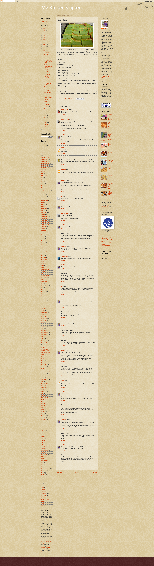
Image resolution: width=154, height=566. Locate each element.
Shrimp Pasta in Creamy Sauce (48, 96)
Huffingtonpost (44, 551)
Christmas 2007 (47, 58)
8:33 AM (63, 281)
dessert (43, 255)
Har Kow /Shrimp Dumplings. (48, 55)
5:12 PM (63, 268)
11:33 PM (63, 463)
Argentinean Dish (45, 157)
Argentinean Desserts (46, 154)
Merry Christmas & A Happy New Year (48, 61)
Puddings (43, 415)
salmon (43, 438)
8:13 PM (63, 317)
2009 (44, 46)
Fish (42, 283)
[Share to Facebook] (81, 99)
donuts (42, 261)
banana (43, 171)
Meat (42, 354)
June (45, 115)
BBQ (42, 177)
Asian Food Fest (45, 163)
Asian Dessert (64, 101)
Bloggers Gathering (45, 190)
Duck (42, 267)
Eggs (42, 273)
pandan (43, 389)
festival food (44, 277)
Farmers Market (45, 275)
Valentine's (43, 491)
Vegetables (43, 493)
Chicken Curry (47, 99)
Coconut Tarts (110, 176)
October (46, 106)
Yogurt (42, 503)
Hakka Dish (44, 306)
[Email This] (77, 99)
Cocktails (43, 234)
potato (42, 409)
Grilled (42, 302)
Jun (62, 196)
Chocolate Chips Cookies (47, 84)
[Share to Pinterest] (83, 99)
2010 (44, 44)
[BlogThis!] (78, 99)
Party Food (43, 391)
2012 (44, 39)
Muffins (43, 369)
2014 (44, 35)
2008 (44, 48)
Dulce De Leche (45, 269)
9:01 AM (63, 375)
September (47, 108)
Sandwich (43, 442)
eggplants (43, 271)
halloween (43, 308)
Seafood (43, 448)
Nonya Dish (44, 375)
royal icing (43, 430)
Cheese (43, 210)
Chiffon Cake (44, 218)
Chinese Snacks (45, 224)
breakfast (43, 196)
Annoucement (44, 147)
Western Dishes (45, 499)
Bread (42, 194)
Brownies (43, 198)
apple (42, 152)
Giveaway (43, 291)
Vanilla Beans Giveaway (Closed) (110, 145)
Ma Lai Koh (46, 90)
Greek (42, 296)
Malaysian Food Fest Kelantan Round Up (46, 350)
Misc (42, 360)
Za (61, 286)
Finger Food (44, 281)
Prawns (43, 413)
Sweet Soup (44, 470)
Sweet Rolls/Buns (45, 468)
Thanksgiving (44, 481)
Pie (42, 401)
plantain (43, 405)
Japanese (43, 326)
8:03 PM (63, 200)
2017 (44, 28)
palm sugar (43, 385)
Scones (43, 446)
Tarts (42, 473)
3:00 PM (63, 387)
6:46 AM (63, 361)
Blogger (84, 562)
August (46, 111)
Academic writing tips (106, 200)
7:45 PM (63, 251)
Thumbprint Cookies (46, 77)
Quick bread (44, 419)
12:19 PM (63, 114)
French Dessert (44, 285)
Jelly (42, 328)
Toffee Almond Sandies (47, 93)
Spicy (42, 462)
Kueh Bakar (46, 69)
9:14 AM (63, 191)
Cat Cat (63, 147)
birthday (43, 183)
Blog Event (43, 187)
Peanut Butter (44, 397)
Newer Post (59, 472)
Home (77, 472)
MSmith (63, 380)
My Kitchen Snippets (61, 7)
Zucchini (43, 505)
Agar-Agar (43, 145)
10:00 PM (63, 307)
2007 (44, 50)
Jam (42, 324)
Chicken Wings (44, 216)
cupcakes (43, 247)
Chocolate (43, 226)
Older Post (94, 472)
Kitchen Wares (44, 332)
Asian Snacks (44, 165)
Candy (42, 206)
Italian (42, 322)
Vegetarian (43, 495)
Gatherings (43, 289)
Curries (43, 249)
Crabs (42, 245)
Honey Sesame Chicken (110, 152)
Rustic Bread (44, 434)
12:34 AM (63, 335)
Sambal (43, 440)
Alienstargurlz (64, 256)
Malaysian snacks (45, 352)
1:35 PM (63, 143)
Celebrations (44, 208)
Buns (42, 202)
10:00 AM (63, 428)
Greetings (43, 298)
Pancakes (43, 387)
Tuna (42, 487)
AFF (42, 143)
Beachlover (64, 157)
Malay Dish (44, 340)
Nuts (42, 381)
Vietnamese (44, 497)
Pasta (42, 393)
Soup (42, 458)
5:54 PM (63, 440)
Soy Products (44, 460)
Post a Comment (63, 466)
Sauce (42, 444)
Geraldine (63, 169)
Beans (42, 179)
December (46, 52)
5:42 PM (63, 164)
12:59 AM (63, 176)
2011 (44, 42)
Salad (42, 436)
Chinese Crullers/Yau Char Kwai (110, 169)
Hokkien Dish (44, 312)
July (45, 113)
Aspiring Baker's (45, 167)
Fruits (42, 287)
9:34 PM (63, 153)
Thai (42, 477)
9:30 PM (63, 220)
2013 (44, 37)
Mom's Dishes (44, 364)
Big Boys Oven (64, 109)
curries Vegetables (45, 251)
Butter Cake (46, 101)
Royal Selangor (44, 432)
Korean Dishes (44, 334)
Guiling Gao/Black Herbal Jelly (110, 193)
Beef (42, 181)
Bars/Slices (44, 175)
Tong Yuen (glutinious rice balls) (48, 66)
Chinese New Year (45, 222)
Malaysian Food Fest (46, 342)
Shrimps (43, 452)
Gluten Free (44, 293)
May (45, 117)
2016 (44, 30)
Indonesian (43, 320)
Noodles (43, 377)
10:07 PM (63, 345)
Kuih (69, 101)
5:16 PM (63, 400)
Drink (42, 265)
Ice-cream (43, 316)
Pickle (42, 399)
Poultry (43, 411)
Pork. (42, 407)
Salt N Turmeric (65, 119)
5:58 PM (63, 208)
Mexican (43, 356)
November (46, 104)
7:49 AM (63, 228)
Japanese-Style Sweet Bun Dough (110, 186)
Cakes (42, 204)
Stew (42, 464)
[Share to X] (80, 99)
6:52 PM (63, 260)
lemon (42, 338)
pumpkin (43, 417)
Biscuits (43, 185)
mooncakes (44, 367)
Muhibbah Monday (45, 371)
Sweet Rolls (44, 466)
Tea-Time (43, 475)
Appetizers (43, 150)
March (45, 122)
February (46, 124)
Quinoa (43, 422)
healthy (43, 310)
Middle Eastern (44, 358)
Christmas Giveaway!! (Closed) (110, 117)
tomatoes (43, 485)
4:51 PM (63, 414)
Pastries (43, 395)
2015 (44, 33)
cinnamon (43, 230)
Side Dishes (44, 454)
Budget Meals (44, 200)
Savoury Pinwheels (47, 80)
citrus (42, 232)
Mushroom (43, 373)
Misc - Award (44, 362)
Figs (42, 279)
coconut (43, 236)
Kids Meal (43, 330)
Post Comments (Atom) (67, 475)
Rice (42, 426)
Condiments (44, 240)
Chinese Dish (44, 220)
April (45, 120)
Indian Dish (44, 318)
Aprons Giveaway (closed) (110, 160)
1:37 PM (63, 241)
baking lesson (44, 169)
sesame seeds (44, 450)
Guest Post (44, 304)
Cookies (43, 243)
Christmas (43, 228)
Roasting (43, 428)
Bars (42, 173)
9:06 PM (63, 294)
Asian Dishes (44, 161)
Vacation (43, 489)
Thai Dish (43, 479)
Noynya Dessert (45, 379)
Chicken (43, 214)
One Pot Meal (44, 383)
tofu (42, 483)
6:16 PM (63, 325)
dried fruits (43, 263)
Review (43, 424)
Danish (43, 253)
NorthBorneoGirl (65, 213)
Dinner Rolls (44, 259)
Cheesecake (44, 212)
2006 (44, 129)
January (46, 126)
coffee (42, 238)
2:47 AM (63, 450)
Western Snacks (45, 501)
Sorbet (42, 456)
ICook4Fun (63, 135)
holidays (43, 314)
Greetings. (43, 300)
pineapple (43, 403)
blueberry (43, 192)
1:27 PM (63, 130)
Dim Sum (43, 257)
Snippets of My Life (45, 21)
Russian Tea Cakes (47, 87)
